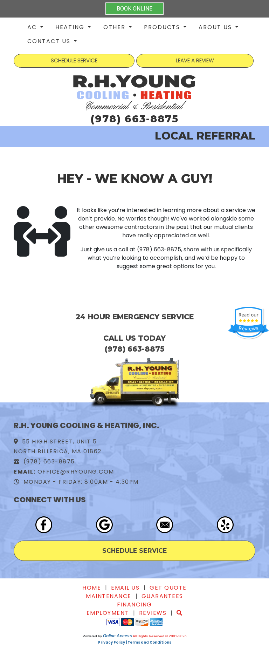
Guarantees (162, 596)
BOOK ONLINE (134, 8)
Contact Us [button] (50, 41)
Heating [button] (71, 27)
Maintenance (108, 596)
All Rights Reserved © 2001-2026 (160, 636)
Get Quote (168, 588)
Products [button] (163, 27)
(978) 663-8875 (134, 119)
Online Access (117, 635)
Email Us (125, 588)
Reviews (153, 613)
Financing (134, 604)
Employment (108, 613)
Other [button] (115, 27)
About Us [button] (216, 27)
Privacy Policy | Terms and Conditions (134, 642)
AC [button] (33, 27)
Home (91, 588)
